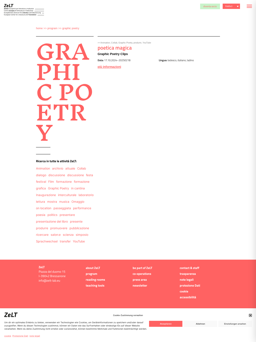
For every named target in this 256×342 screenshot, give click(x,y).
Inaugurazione (46, 195)
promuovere (58, 228)
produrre (42, 228)
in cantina (78, 188)
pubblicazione (79, 228)
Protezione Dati (20, 336)
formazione (64, 181)
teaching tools (95, 285)
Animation (43, 168)
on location (43, 208)
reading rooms (95, 279)
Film (51, 181)
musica (64, 201)
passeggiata (62, 208)
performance (82, 208)
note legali (34, 336)
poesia (40, 215)
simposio (82, 234)
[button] (250, 315)
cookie (7, 336)
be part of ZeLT (142, 268)
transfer (65, 241)
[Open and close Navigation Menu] (249, 6)
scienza (68, 234)
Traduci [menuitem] (228, 6)
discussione (56, 175)
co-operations (142, 273)
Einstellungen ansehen (235, 324)
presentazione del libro (52, 221)
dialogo (41, 175)
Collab (81, 168)
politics (52, 215)
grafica (41, 188)
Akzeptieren (166, 324)
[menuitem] (231, 6)
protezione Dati (190, 285)
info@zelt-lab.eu (49, 280)
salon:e (56, 234)
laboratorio (86, 195)
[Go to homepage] (24, 10)
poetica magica (115, 48)
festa (89, 175)
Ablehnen (200, 324)
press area (140, 279)
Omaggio (77, 201)
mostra (52, 201)
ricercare (42, 234)
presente (76, 221)
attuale (70, 168)
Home (39, 28)
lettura (40, 201)
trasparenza (188, 273)
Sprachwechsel (47, 241)
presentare (67, 215)
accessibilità (188, 297)
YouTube (79, 241)
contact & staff (189, 268)
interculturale (67, 195)
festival (41, 181)
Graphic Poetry (58, 188)
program (52, 28)
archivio (57, 168)
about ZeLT (93, 268)
